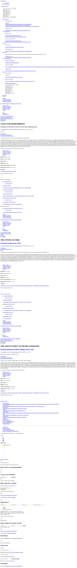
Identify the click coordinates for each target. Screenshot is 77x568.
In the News (13, 41)
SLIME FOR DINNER (7, 300)
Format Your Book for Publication (33, 66)
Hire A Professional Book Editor (11, 66)
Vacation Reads (27, 30)
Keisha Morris (19, 204)
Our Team (8, 417)
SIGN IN (7, 3)
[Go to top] (3, 443)
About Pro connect (21, 81)
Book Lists (9, 406)
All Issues (17, 57)
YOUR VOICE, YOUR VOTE (9, 202)
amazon (1, 118)
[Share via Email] (6, 108)
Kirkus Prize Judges (23, 408)
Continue (13, 477)
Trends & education (9, 70)
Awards (14, 40)
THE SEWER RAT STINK (8, 308)
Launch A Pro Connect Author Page (67, 66)
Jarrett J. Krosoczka (30, 196)
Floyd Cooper (16, 129)
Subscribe (29, 57)
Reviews (4, 113)
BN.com (11, 118)
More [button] (4, 72)
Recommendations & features (23, 70)
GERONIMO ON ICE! (7, 316)
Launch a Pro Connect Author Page (40, 412)
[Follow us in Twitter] (3, 438)
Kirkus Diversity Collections (8, 415)
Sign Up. (13, 560)
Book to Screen (8, 41)
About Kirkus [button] (5, 416)
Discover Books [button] (6, 403)
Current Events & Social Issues (11, 26)
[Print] (4, 110)
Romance (30, 24)
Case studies (15, 70)
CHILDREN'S (6, 114)
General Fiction (8, 35)
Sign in (2, 511)
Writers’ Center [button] (6, 411)
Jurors (23, 47)
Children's (37, 26)
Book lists (11, 30)
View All (7, 23)
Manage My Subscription (16, 410)
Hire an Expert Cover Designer (46, 66)
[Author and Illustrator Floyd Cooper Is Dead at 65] (13, 208)
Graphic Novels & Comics (22, 26)
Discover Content (8, 81)
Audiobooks (7, 24)
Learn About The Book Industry (53, 412)
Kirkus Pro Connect (17, 415)
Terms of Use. (20, 511)
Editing (9, 62)
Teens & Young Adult (31, 26)
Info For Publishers (22, 417)
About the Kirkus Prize (17, 47)
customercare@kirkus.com (17, 538)
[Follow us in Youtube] (3, 440)
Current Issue (7, 57)
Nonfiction (17, 25)
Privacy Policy (5, 419)
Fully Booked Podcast (26, 41)
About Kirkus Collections (17, 77)
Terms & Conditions (7, 420)
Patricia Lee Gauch (8, 187)
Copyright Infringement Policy (8, 421)
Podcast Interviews (6, 14)
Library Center (8, 68)
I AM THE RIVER (6, 185)
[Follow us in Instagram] (3, 439)
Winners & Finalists (9, 47)
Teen (16, 35)
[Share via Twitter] (6, 107)
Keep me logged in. (4, 514)
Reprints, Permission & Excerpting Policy (7, 423)
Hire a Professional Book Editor (9, 412)
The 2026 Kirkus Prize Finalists (15, 103)
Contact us (5, 418)
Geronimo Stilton (5, 245)
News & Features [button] (6, 31)
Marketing (17, 62)
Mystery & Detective (24, 24)
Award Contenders (18, 51)
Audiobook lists (16, 30)
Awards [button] (4, 43)
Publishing (13, 62)
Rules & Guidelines (25, 51)
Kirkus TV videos (36, 406)
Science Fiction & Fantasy (10, 25)
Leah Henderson (5, 129)
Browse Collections (9, 77)
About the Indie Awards (9, 51)
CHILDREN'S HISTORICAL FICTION (8, 171)
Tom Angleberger (15, 302)
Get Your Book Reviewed (22, 66)
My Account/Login (25, 415)
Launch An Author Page (29, 81)
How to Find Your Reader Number (16, 552)
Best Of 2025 (21, 30)
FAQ (13, 417)
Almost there (3, 489)
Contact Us (5, 426)
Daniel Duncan (15, 352)
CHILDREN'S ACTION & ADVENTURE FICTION (10, 285)
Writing (6, 62)
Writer (4, 508)
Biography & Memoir (23, 25)
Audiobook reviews (7, 11)
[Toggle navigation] (0, 6)
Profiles (6, 40)
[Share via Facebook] (7, 106)
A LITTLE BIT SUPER (7, 193)
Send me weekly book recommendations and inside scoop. (11, 512)
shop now (2, 117)
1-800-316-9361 (7, 538)
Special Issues (13, 57)
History (29, 25)
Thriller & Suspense (16, 24)
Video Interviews (6, 13)
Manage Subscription (23, 57)
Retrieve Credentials (15, 558)
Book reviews (5, 9)
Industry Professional (7, 509)
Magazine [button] (5, 52)
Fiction (11, 24)
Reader (4, 507)
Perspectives (10, 40)
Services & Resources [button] (7, 58)
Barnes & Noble (7, 118)
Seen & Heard (18, 40)
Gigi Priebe (4, 352)
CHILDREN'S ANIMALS (27, 285)
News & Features (6, 12)
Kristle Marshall (28, 187)
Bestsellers (7, 30)
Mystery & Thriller (18, 36)
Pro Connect (5, 15)
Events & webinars (32, 70)
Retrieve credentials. (12, 497)
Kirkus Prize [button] (5, 407)
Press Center (16, 417)
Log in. (12, 491)
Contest (11, 417)
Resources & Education (9, 60)
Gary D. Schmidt (17, 196)
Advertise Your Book (56, 66)
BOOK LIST (6, 103)
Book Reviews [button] (6, 19)
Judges (30, 51)
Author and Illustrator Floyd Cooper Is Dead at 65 (12, 212)
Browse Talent (15, 81)
